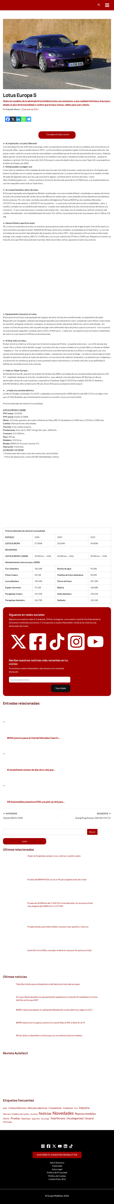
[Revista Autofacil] (25, 1073)
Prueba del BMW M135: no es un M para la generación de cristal (56, 879)
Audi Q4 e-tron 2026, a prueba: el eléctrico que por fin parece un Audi (59, 950)
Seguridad (36, 1119)
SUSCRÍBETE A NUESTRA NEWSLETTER (57, 1155)
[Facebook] (7, 119)
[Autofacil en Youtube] (95, 648)
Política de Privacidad (57, 1172)
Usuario (89, 1118)
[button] (99, 5)
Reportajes (26, 1118)
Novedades (63, 1113)
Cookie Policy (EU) (57, 1179)
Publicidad (57, 1166)
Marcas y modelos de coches (16, 1114)
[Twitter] (54, 1146)
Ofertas (6, 1118)
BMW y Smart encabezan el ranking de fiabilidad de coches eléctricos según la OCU (54, 1009)
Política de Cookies (57, 1176)
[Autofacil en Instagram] (76, 650)
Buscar (92, 832)
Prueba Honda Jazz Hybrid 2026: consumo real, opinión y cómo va (57, 926)
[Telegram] (28, 119)
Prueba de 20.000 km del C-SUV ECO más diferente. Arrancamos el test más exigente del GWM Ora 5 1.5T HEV (60, 904)
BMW (5, 1108)
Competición (55, 1107)
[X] (13, 119)
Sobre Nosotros (57, 1162)
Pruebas (15, 1118)
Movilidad (34, 1114)
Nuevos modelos (85, 1113)
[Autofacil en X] (18, 649)
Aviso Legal (57, 1169)
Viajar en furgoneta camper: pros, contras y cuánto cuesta (53, 856)
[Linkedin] (18, 119)
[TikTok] (71, 1146)
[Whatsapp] (23, 119)
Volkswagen (7, 1122)
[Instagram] (43, 1146)
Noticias (45, 1113)
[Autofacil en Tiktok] (57, 649)
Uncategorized (74, 1118)
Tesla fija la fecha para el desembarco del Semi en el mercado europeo (48, 984)
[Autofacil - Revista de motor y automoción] (14, 5)
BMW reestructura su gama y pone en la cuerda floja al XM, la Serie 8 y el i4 (50, 1022)
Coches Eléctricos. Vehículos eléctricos (27, 1107)
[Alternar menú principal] (107, 5)
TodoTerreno (57, 1118)
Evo (76, 1108)
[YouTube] (60, 1146)
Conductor (68, 1108)
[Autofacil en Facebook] (37, 650)
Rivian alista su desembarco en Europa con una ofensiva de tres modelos (49, 1035)
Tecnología (45, 1119)
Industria (84, 1107)
